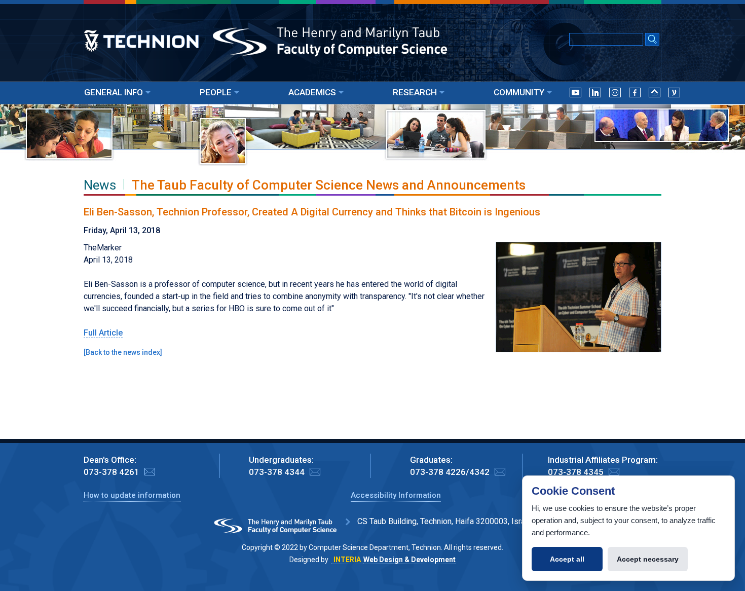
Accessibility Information (396, 495)
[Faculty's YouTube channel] (575, 94)
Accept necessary (648, 559)
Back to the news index (123, 352)
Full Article (103, 333)
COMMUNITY (519, 92)
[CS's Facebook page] (635, 94)
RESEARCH (415, 92)
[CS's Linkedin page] (595, 94)
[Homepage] (654, 94)
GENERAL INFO (113, 92)
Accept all (567, 559)
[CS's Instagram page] (615, 94)
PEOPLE (216, 92)
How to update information (132, 495)
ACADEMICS (312, 92)
